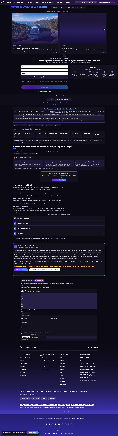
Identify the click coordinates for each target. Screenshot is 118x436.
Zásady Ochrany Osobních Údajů (54, 418)
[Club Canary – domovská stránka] (3, 2)
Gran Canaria (23, 363)
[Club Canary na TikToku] (52, 424)
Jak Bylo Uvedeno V (25, 389)
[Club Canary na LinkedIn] (59, 424)
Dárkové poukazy (44, 370)
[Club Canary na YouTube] (49, 424)
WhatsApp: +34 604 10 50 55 (88, 366)
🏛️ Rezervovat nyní (21, 269)
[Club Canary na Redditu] (68, 424)
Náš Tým (62, 363)
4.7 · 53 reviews (62, 99)
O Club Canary (64, 354)
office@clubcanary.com (86, 369)
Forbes (22, 391)
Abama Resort (83, 391)
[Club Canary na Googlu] (71, 424)
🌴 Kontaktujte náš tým (59, 180)
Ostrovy (68, 2)
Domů (9, 2)
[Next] (64, 55)
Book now (45, 87)
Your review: (24, 327)
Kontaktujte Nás (84, 357)
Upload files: (35, 334)
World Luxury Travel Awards (44, 391)
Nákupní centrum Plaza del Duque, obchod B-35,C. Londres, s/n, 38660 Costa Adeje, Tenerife (88, 375)
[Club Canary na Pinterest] (65, 424)
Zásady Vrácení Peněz (69, 418)
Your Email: (54, 318)
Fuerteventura (23, 369)
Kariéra (62, 378)
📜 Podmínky (57, 125)
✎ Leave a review (39, 280)
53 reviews (80, 7)
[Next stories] (104, 29)
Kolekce (62, 360)
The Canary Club (44, 357)
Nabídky (29, 2)
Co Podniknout (18, 2)
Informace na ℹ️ (39, 125)
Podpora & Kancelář (86, 354)
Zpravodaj (63, 384)
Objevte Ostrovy (25, 354)
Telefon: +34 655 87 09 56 (87, 363)
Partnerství (63, 381)
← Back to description (27, 280)
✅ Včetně (31, 125)
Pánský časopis (30, 391)
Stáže (61, 375)
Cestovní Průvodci (47, 2)
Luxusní (59, 2)
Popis (50, 99)
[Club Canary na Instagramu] (46, 424)
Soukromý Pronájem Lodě (46, 364)
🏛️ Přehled (16, 125)
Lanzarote (22, 366)
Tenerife (22, 360)
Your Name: (24, 318)
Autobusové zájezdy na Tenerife (54, 104)
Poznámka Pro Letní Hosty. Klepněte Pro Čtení (59, 412)
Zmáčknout (63, 366)
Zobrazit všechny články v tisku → (27, 394)
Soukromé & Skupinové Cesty (47, 355)
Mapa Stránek (80, 418)
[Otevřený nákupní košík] (115, 2)
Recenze (62, 369)
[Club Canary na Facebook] (56, 424)
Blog (61, 372)
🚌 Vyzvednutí (49, 125)
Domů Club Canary (25, 357)
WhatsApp (33, 240)
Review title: (24, 322)
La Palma (22, 372)
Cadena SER (74, 391)
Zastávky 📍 (23, 125)
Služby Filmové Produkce (46, 367)
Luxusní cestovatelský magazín (61, 391)
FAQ (81, 360)
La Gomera (23, 375)
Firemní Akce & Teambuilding (47, 360)
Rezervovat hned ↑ (32, 432)
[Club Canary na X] (62, 424)
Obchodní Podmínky (39, 418)
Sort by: (23, 311)
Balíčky (37, 2)
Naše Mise (62, 357)
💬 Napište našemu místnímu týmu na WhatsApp (45, 269)
